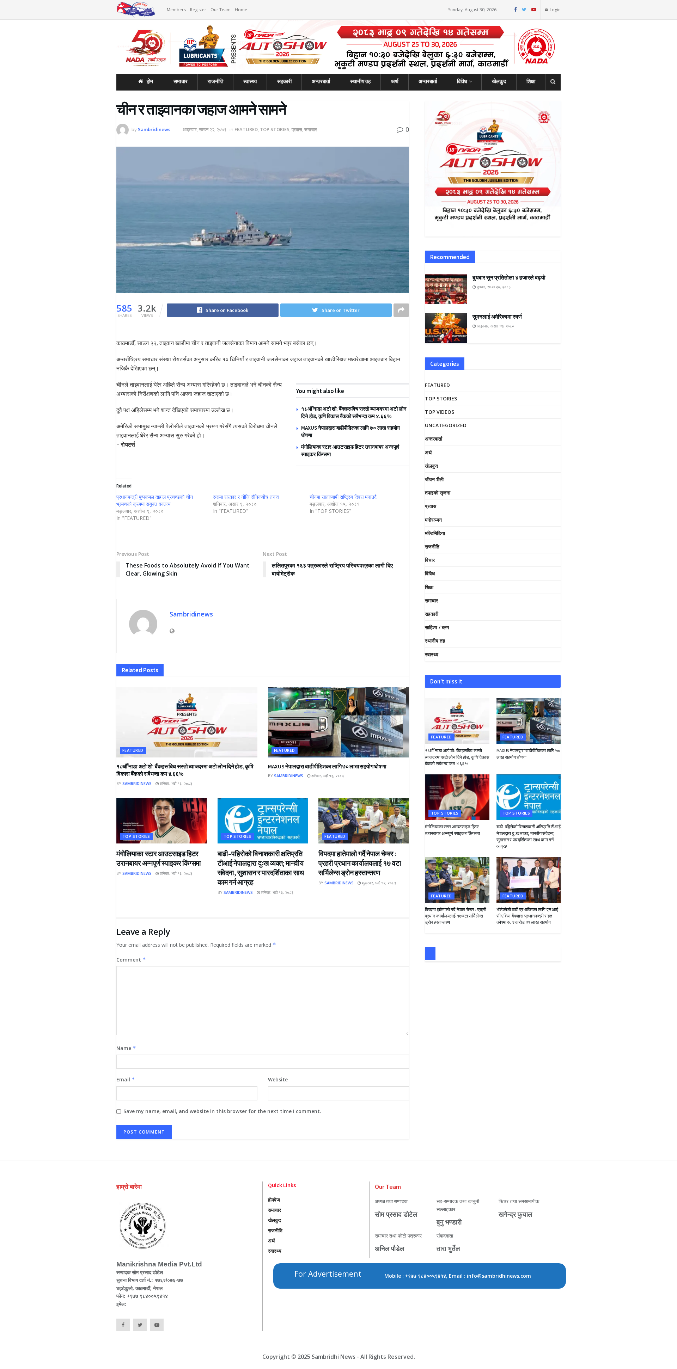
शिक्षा (530, 81)
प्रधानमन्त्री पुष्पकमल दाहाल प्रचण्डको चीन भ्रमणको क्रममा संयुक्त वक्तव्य (154, 500)
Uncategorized (445, 425)
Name (126, 1048)
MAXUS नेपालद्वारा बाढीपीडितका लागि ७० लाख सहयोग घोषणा (327, 766)
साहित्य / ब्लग (437, 627)
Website (278, 1079)
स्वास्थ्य (250, 81)
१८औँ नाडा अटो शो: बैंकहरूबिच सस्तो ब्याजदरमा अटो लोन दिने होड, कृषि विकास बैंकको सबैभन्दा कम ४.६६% (457, 757)
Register (198, 10)
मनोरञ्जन (433, 519)
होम (150, 81)
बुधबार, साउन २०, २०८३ (493, 286)
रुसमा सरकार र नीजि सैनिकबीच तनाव (246, 496)
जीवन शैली (434, 479)
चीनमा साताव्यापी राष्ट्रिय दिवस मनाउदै (343, 496)
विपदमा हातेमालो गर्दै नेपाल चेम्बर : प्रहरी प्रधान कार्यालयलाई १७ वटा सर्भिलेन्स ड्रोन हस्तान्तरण (359, 863)
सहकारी (284, 81)
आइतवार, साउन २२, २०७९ (204, 129)
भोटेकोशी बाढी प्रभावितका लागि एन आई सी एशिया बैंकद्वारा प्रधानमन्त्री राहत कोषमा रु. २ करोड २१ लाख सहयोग (527, 916)
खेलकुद (499, 81)
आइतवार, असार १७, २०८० (495, 326)
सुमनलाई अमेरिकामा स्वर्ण (497, 316)
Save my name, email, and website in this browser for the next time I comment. (222, 1111)
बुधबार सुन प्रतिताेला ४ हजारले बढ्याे (508, 277)
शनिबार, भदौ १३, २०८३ (175, 783)
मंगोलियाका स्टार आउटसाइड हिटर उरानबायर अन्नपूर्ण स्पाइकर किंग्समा (452, 830)
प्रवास (297, 129)
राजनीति (215, 81)
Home (241, 10)
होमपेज (274, 1199)
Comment (131, 959)
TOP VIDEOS (439, 412)
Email (125, 1079)
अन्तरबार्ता (321, 81)
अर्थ (394, 81)
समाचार (180, 81)
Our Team (221, 10)
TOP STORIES (274, 129)
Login (555, 10)
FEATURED (246, 129)
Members (176, 10)
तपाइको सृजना (437, 492)
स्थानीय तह (360, 81)
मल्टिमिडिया (435, 533)
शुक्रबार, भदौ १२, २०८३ (378, 882)
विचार (430, 560)
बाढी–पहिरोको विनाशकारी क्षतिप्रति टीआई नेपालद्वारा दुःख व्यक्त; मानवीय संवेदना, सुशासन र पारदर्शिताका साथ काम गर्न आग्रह (528, 836)
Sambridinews (154, 129)
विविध (462, 81)
